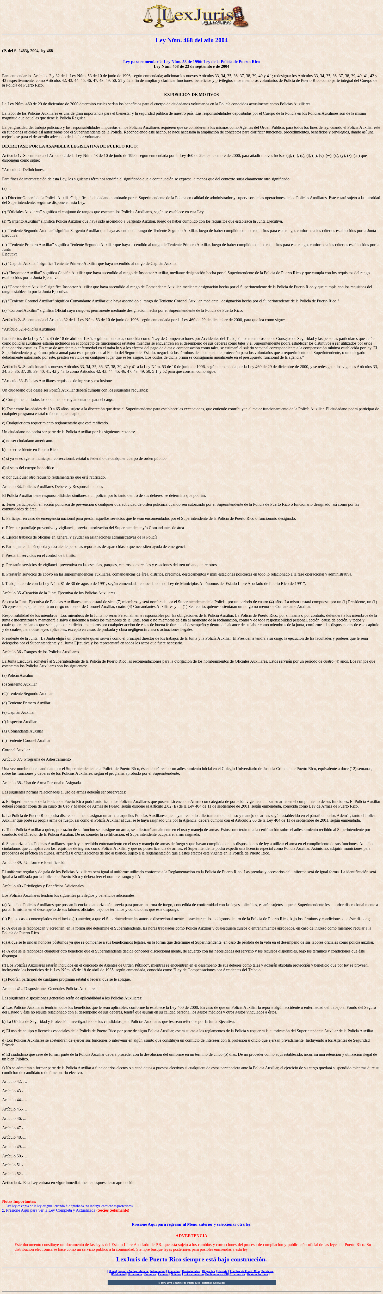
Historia (222, 1271)
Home (112, 1271)
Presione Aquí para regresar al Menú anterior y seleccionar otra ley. (191, 1224)
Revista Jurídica (257, 1274)
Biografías (208, 1271)
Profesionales (191, 1271)
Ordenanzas (237, 1274)
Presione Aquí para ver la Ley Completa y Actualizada (50, 1210)
